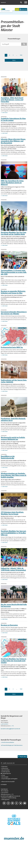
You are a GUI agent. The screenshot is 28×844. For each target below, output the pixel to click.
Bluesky (20, 803)
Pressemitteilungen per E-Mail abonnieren (12, 745)
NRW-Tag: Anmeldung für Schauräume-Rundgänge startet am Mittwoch (12, 182)
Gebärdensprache (6, 773)
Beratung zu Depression (9, 625)
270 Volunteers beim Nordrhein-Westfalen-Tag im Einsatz (12, 513)
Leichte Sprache (6, 771)
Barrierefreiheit (5, 770)
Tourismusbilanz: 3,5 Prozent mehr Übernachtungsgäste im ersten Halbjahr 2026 (14, 272)
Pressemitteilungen (14, 39)
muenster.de (3, 2)
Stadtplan (4, 784)
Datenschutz (5, 768)
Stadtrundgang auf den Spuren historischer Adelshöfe (14, 381)
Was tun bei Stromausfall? (8, 781)
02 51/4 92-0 (5, 724)
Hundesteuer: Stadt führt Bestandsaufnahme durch (13, 419)
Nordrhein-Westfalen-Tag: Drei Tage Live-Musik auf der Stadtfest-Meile (13, 233)
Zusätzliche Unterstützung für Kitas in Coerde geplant (13, 119)
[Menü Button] (25, 2)
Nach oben (23, 756)
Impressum (4, 766)
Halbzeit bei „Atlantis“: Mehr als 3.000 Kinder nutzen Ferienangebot (13, 569)
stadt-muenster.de (9, 763)
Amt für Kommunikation (8, 742)
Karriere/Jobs (5, 777)
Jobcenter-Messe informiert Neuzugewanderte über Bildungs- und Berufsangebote (13, 141)
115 (12, 725)
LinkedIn (4, 803)
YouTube (24, 803)
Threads (16, 803)
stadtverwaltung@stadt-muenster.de (11, 728)
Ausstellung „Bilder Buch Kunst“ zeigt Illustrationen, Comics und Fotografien (12, 99)
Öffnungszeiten (5, 799)
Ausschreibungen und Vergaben (9, 778)
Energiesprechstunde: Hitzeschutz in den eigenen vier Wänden (14, 313)
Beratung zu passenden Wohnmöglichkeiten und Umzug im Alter (13, 292)
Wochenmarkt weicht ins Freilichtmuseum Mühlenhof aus (13, 438)
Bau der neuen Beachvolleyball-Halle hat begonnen (14, 605)
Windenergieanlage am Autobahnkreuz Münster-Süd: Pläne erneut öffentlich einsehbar (13, 475)
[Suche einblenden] (21, 2)
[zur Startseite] (21, 9)
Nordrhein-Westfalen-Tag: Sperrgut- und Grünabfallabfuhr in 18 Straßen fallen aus (13, 533)
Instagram (8, 803)
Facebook (12, 803)
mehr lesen (5, 112)
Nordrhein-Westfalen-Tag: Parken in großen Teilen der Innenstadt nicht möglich (13, 660)
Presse (3, 775)
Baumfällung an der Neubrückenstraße (8, 457)
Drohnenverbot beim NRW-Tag (12, 347)
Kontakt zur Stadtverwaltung (9, 797)
